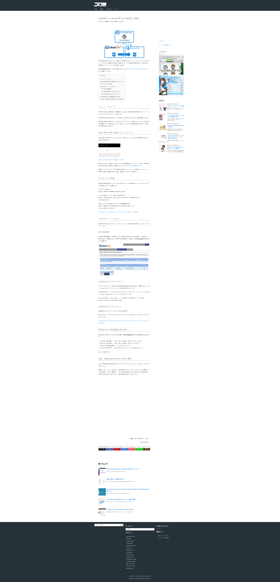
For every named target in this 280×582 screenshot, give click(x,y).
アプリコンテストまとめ (163, 535)
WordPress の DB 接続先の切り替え (110, 96)
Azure (117, 21)
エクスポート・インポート (107, 86)
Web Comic (130, 563)
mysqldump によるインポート (110, 94)
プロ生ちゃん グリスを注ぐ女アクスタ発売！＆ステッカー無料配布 (175, 147)
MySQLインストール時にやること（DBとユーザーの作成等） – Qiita (118, 212)
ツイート (159, 529)
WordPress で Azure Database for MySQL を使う (120, 509)
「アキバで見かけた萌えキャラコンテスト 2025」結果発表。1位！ (175, 116)
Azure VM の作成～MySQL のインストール (112, 81)
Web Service (130, 566)
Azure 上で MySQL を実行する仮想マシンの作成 (111, 159)
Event (129, 548)
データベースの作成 (106, 84)
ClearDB (104, 63)
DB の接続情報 (106, 89)
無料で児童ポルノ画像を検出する (115, 479)
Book (128, 538)
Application (130, 536)
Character (130, 541)
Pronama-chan (131, 559)
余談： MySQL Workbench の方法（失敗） (112, 99)
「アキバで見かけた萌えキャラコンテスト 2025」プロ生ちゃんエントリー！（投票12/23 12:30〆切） (175, 137)
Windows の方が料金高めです (133, 165)
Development (111, 21)
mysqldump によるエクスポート (111, 91)
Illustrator (129, 550)
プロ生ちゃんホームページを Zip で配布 (175, 105)
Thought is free (148, 578)
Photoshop (130, 554)
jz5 (148, 442)
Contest (129, 543)
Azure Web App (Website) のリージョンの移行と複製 (121, 499)
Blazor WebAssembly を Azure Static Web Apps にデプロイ (123, 469)
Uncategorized (130, 561)
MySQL (122, 21)
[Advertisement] (124, 393)
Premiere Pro (130, 557)
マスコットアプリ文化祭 (163, 538)
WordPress (130, 568)
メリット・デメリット (106, 79)
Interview (129, 552)
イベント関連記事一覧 (165, 45)
